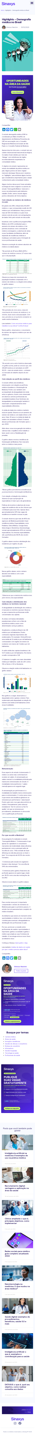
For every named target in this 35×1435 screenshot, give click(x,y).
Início (2, 10)
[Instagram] (15, 1423)
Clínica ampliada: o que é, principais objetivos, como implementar (17, 1221)
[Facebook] (20, 1423)
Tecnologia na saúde (12, 1053)
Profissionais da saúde (12, 1055)
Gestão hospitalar (11, 1051)
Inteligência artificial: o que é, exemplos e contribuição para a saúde (17, 1354)
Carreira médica (10, 1037)
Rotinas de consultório (12, 1046)
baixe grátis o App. (21, 943)
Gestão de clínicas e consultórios (16, 1044)
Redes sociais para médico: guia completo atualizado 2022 (17, 1253)
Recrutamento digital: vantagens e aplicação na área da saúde (17, 1188)
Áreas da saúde (10, 1039)
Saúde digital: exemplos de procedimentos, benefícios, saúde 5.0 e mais (17, 1320)
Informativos (9, 1048)
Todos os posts (21, 971)
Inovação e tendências (12, 1041)
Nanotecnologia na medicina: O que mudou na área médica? (17, 1286)
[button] (32, 3)
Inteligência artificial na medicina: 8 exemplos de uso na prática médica (16, 1155)
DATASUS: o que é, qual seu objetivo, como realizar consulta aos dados (17, 1386)
